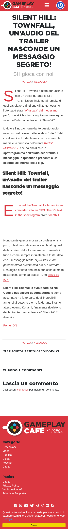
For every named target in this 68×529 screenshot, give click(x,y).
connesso (23, 389)
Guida (6, 458)
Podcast (7, 462)
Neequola (40, 81)
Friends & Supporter (14, 493)
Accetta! (34, 525)
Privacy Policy (10, 485)
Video (5, 451)
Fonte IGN (10, 325)
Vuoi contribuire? (12, 489)
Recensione (9, 447)
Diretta (6, 466)
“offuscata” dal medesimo (40, 110)
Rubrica (7, 454)
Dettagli (7, 519)
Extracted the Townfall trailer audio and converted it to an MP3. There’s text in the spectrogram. (39, 210)
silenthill (53, 215)
